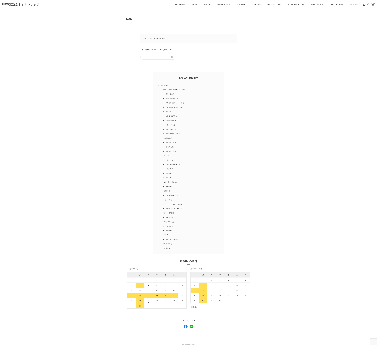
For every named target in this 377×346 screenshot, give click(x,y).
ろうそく (166, 200)
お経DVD (168, 169)
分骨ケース (169, 125)
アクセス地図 (256, 4)
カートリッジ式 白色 (173, 204)
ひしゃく (168, 226)
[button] (368, 4)
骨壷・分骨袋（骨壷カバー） (172, 90)
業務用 (168, 186)
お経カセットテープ (172, 164)
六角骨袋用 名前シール (173, 107)
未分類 (165, 248)
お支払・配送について (223, 4)
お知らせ (194, 4)
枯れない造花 (167, 213)
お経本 (168, 173)
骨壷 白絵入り (170, 98)
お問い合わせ (241, 4)
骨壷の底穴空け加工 (172, 134)
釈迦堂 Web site (180, 4)
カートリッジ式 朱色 (173, 208)
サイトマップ (354, 4)
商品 (205, 4)
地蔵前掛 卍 (170, 142)
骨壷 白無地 (170, 94)
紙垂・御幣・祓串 (171, 239)
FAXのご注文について (274, 4)
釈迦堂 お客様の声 (337, 4)
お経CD (168, 160)
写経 (167, 178)
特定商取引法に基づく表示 (296, 4)
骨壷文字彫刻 (170, 129)
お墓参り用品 (167, 222)
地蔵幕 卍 (169, 147)
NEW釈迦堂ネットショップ (20, 4)
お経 (164, 156)
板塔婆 (168, 230)
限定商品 (166, 244)
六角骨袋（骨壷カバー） (173, 103)
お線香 (165, 191)
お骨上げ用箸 (170, 120)
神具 (164, 235)
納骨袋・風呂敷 (170, 116)
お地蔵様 (166, 138)
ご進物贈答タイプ (171, 195)
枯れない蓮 (169, 217)
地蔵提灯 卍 (170, 151)
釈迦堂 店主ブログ (317, 4)
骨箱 (167, 112)
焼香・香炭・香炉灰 (169, 182)
